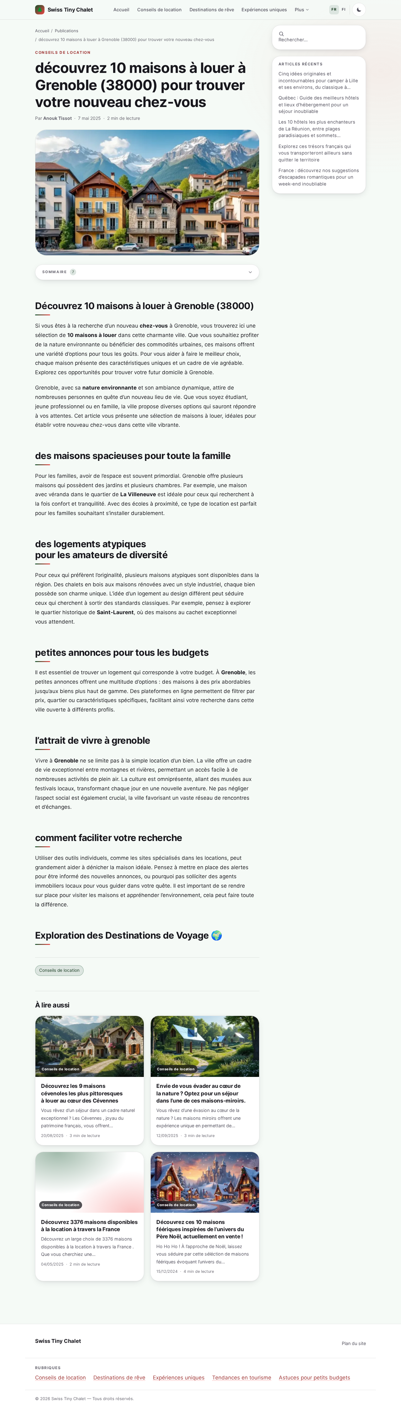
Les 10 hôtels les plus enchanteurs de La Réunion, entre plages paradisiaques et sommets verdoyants (317, 129)
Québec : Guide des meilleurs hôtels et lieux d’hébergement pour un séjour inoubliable (319, 104)
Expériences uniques (264, 9)
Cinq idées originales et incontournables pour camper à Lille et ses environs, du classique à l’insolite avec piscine (318, 81)
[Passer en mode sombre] (359, 10)
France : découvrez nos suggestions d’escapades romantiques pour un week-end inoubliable (319, 177)
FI (343, 9)
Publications (66, 30)
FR (333, 9)
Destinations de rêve (212, 9)
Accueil (121, 9)
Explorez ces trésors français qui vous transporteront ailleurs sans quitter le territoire (315, 153)
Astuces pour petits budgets (314, 1377)
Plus (299, 9)
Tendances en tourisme (241, 1377)
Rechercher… (293, 40)
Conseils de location (159, 9)
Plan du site (354, 1343)
